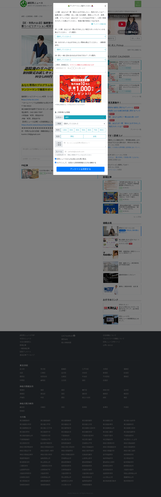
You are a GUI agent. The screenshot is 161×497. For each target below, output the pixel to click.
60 (89, 130)
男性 (72, 136)
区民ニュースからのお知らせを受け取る (71, 159)
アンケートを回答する (80, 169)
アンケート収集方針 (99, 24)
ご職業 (58, 124)
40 (77, 130)
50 (83, 130)
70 (95, 130)
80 (102, 130)
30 (71, 130)
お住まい (59, 117)
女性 (94, 136)
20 (64, 130)
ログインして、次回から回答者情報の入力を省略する (76, 163)
